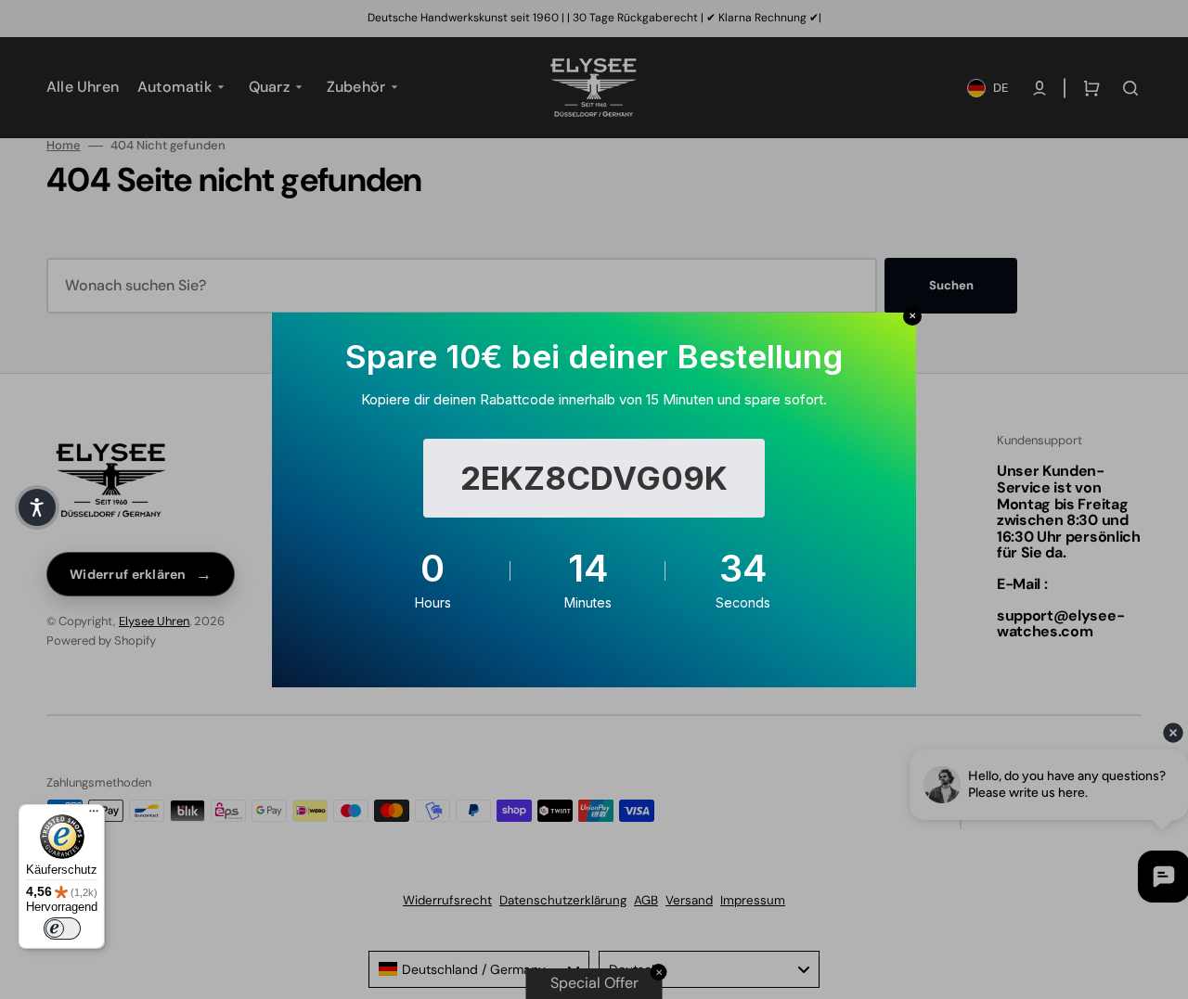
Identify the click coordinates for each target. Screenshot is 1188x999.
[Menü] (94, 815)
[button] (37, 507)
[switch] (62, 928)
